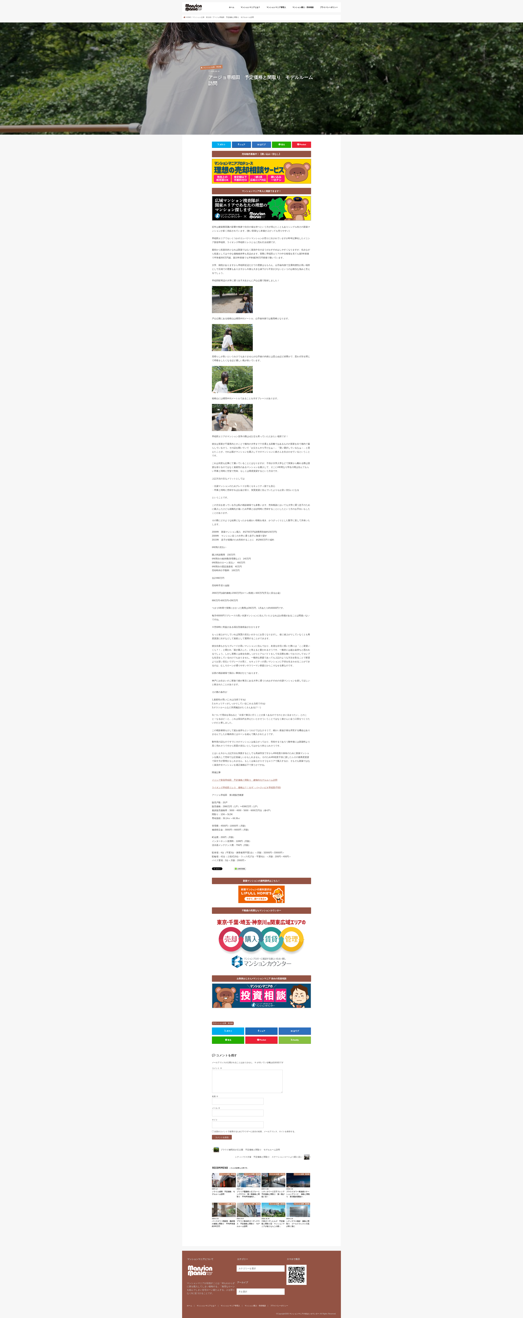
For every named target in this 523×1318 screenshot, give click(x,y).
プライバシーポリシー (329, 7)
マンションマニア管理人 (276, 7)
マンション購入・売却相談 (303, 7)
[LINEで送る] (240, 868)
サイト (215, 1120)
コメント (217, 1068)
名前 (215, 1096)
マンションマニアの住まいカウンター (304, 1314)
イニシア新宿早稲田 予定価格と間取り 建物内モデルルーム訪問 (244, 780)
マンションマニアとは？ (250, 7)
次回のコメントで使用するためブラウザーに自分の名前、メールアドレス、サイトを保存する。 (255, 1131)
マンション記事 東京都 (224, 1023)
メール (216, 1108)
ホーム (231, 7)
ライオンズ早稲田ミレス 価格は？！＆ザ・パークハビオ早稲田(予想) (246, 787)
